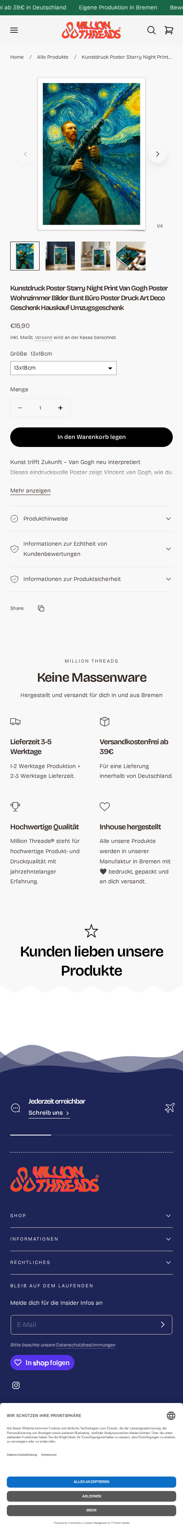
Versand (43, 337)
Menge (19, 389)
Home (17, 57)
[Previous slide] (25, 154)
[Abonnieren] (162, 1325)
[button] (13, 30)
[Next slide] (158, 154)
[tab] (25, 256)
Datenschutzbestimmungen (85, 1345)
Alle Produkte (53, 57)
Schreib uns (46, 1112)
